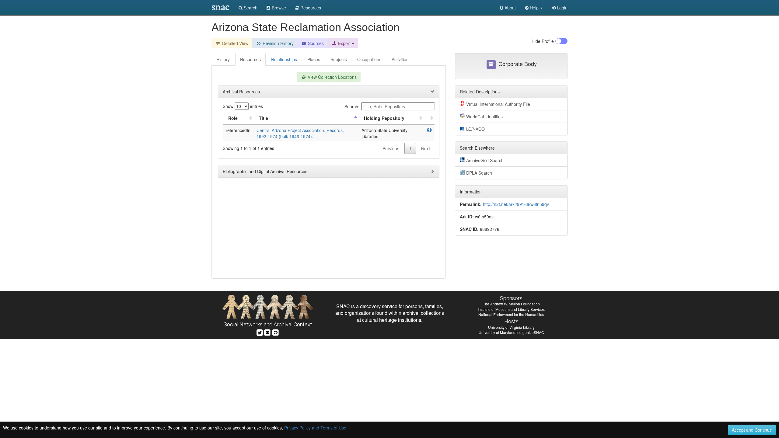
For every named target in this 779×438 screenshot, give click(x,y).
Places (313, 59)
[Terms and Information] (275, 332)
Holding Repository (384, 118)
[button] (533, 7)
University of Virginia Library (511, 327)
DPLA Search (479, 173)
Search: (351, 106)
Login (562, 8)
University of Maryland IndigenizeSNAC (511, 332)
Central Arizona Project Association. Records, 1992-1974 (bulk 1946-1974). (300, 133)
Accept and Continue (752, 430)
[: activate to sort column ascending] (429, 118)
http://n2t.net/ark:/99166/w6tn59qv (516, 204)
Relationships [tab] (284, 59)
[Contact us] (267, 332)
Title (263, 118)
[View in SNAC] (429, 130)
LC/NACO (475, 129)
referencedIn (238, 130)
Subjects (338, 59)
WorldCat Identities (484, 116)
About (509, 8)
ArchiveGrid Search (485, 160)
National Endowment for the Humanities (511, 314)
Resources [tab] (250, 59)
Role (233, 118)
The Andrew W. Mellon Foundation (511, 303)
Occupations (369, 59)
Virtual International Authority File (498, 104)
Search (250, 8)
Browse (278, 8)
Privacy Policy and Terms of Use (315, 428)
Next (425, 148)
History (223, 59)
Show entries (243, 106)
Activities (400, 59)
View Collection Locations (331, 77)
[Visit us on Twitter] (260, 332)
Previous (391, 148)
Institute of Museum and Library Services (511, 309)
